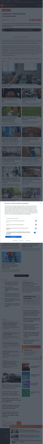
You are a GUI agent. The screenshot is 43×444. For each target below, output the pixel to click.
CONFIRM (13, 236)
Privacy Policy (27, 240)
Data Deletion (15, 240)
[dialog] (21, 222)
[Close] (41, 203)
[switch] (35, 221)
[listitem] (21, 218)
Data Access (21, 240)
